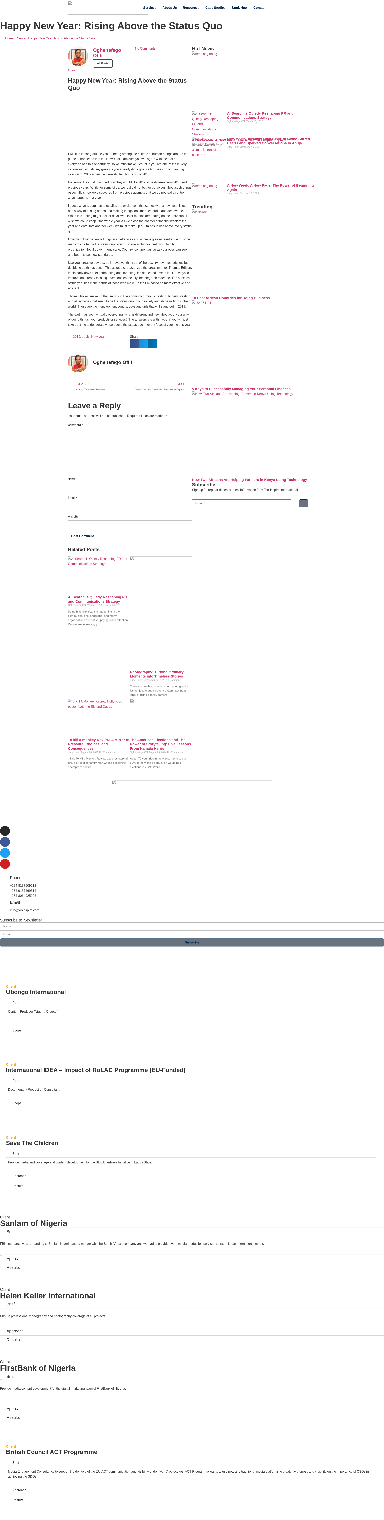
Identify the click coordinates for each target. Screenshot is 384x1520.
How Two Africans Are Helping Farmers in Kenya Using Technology (249, 480)
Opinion (73, 70)
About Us (169, 7)
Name (73, 479)
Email (72, 497)
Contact (259, 7)
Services (149, 7)
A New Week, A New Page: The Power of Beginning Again (241, 140)
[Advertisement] (130, 119)
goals (86, 336)
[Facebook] (281, 7)
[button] (134, 343)
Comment (75, 425)
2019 (76, 336)
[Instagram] (297, 7)
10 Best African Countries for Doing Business (231, 298)
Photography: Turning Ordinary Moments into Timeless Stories (157, 674)
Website (73, 516)
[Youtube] (304, 7)
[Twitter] (289, 7)
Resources (191, 7)
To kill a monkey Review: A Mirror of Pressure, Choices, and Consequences (98, 744)
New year (98, 336)
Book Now (239, 7)
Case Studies (215, 7)
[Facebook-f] (5, 842)
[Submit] (303, 503)
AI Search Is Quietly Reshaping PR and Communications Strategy (97, 599)
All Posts (103, 63)
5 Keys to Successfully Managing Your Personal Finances (241, 389)
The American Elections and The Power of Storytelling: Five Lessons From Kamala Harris (160, 744)
